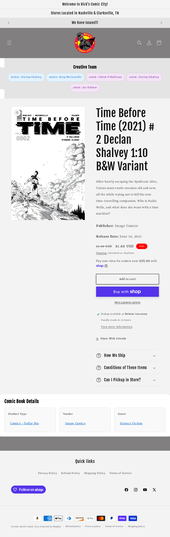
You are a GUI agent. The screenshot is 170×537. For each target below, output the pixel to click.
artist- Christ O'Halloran (105, 77)
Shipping (101, 253)
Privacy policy (93, 526)
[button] (9, 43)
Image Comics (75, 423)
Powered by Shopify (50, 526)
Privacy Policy (47, 473)
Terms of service (114, 526)
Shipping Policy (94, 473)
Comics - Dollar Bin (24, 423)
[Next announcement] (161, 23)
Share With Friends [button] (113, 338)
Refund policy (73, 526)
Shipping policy (136, 526)
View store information (116, 326)
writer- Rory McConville (65, 77)
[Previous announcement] (9, 23)
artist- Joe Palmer (85, 87)
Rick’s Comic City (29, 526)
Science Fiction (131, 423)
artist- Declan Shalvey (144, 77)
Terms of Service (120, 473)
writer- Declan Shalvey (26, 77)
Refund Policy (70, 473)
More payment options (128, 302)
